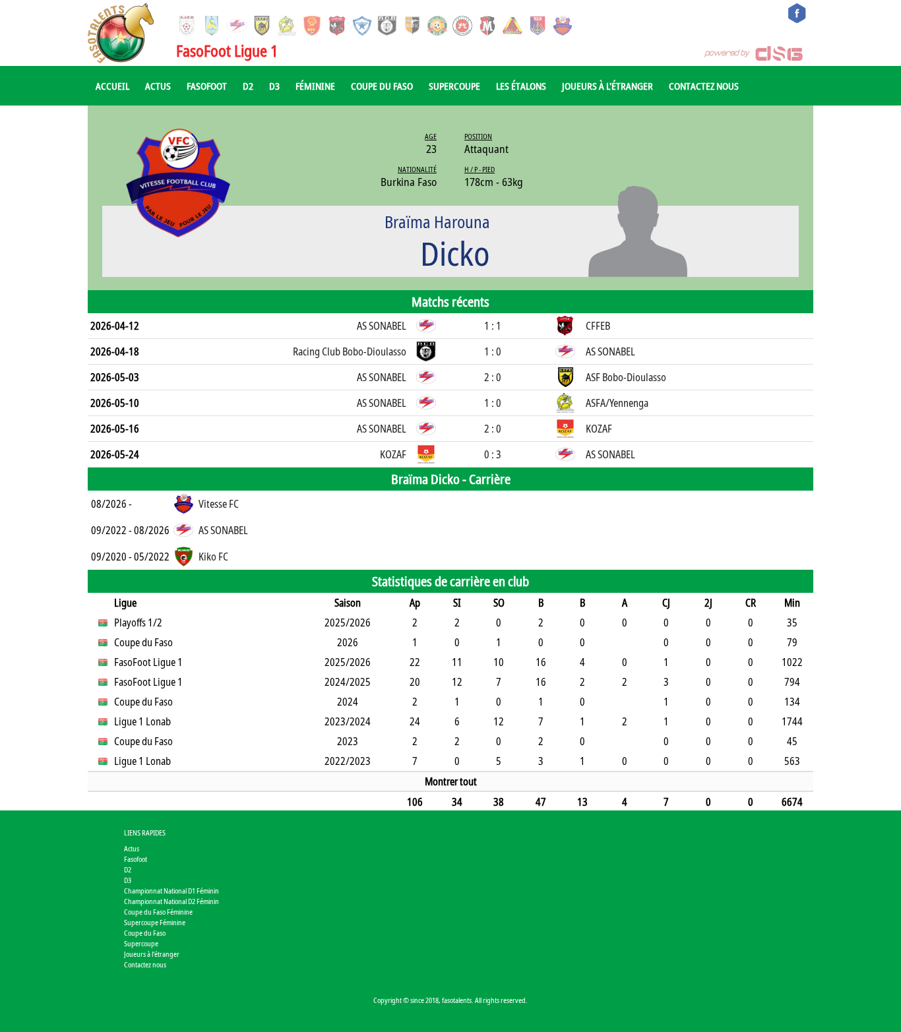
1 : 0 (492, 351)
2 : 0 (492, 377)
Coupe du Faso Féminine (158, 912)
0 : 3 (492, 454)
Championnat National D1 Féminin (171, 890)
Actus (158, 85)
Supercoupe (454, 85)
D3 (274, 85)
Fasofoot (207, 85)
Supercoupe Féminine (154, 922)
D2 (248, 85)
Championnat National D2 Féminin (171, 901)
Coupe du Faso (382, 85)
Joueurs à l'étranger (607, 85)
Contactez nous (704, 85)
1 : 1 (492, 326)
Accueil (112, 85)
